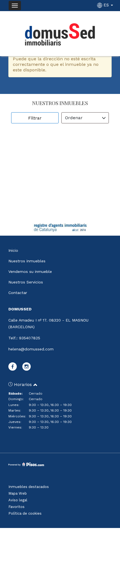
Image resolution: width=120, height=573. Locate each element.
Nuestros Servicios (25, 282)
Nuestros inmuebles (26, 261)
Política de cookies (25, 513)
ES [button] (106, 5)
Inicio (13, 250)
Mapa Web (17, 493)
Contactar (17, 292)
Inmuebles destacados (28, 487)
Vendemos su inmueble (30, 271)
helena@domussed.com (31, 349)
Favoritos (16, 507)
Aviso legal (17, 500)
